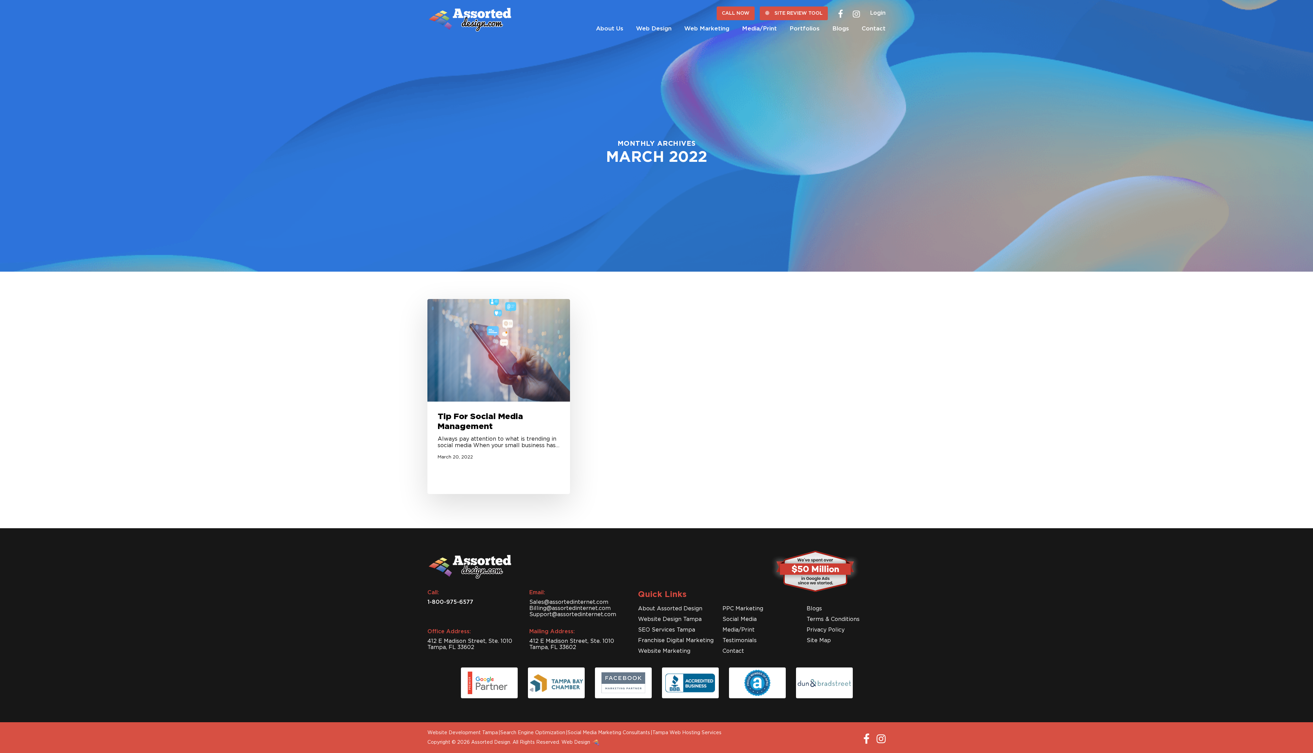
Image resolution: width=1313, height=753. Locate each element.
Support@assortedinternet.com (572, 614)
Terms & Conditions (833, 619)
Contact (733, 651)
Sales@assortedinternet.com (568, 602)
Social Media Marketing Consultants (609, 732)
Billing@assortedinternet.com (570, 608)
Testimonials (739, 640)
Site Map (819, 640)
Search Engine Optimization (532, 732)
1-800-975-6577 (450, 602)
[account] (878, 12)
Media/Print (738, 630)
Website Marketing (664, 651)
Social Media (739, 619)
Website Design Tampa (670, 619)
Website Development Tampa (462, 732)
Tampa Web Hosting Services (686, 732)
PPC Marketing (742, 608)
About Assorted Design (670, 608)
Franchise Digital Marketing (676, 640)
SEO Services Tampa (666, 630)
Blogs (814, 608)
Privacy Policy (826, 630)
